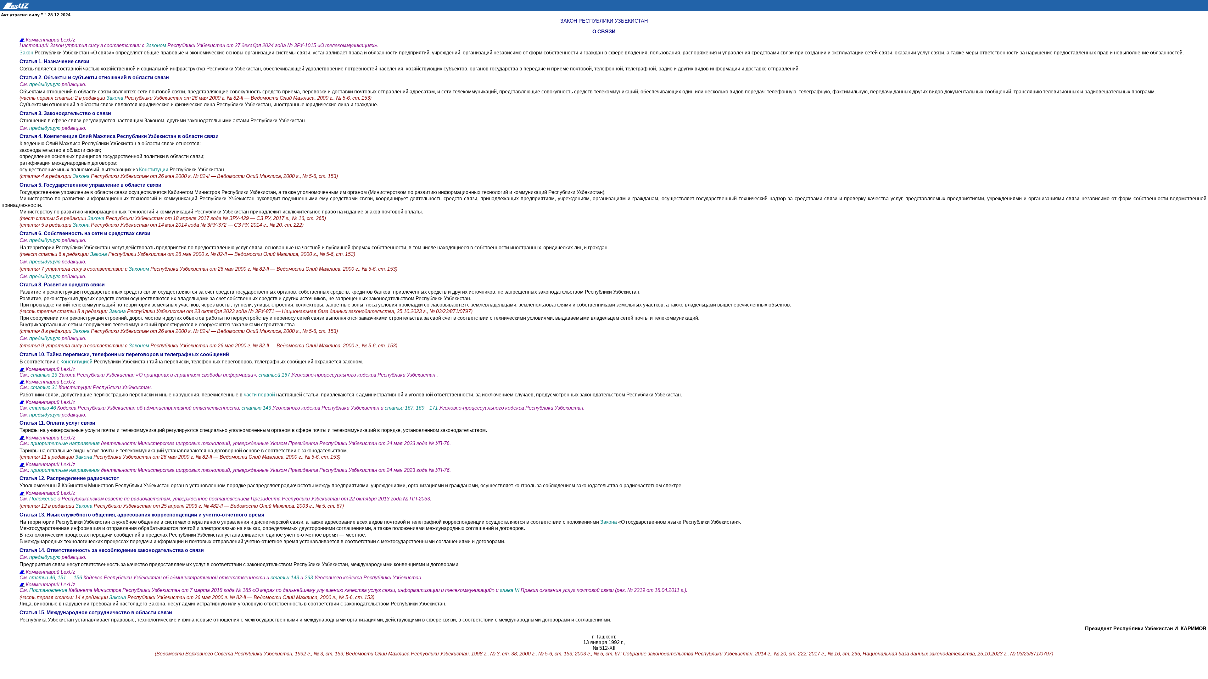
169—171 (427, 408)
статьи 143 (285, 577)
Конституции (154, 169)
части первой (259, 394)
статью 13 (44, 375)
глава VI (510, 590)
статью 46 (43, 408)
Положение (43, 498)
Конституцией (76, 361)
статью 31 (44, 387)
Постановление (48, 590)
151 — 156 (70, 577)
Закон (27, 52)
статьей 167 (275, 375)
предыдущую (44, 84)
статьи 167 (399, 408)
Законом (156, 45)
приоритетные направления (65, 443)
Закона (115, 98)
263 (309, 577)
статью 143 (257, 408)
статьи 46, (42, 577)
